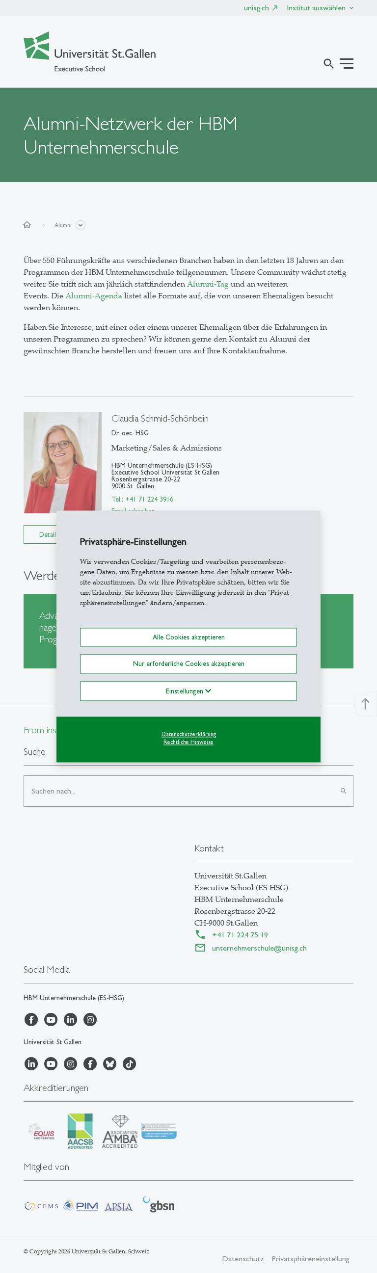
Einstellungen (185, 691)
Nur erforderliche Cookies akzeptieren (188, 664)
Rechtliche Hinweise (188, 742)
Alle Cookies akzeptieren (189, 637)
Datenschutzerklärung (189, 734)
